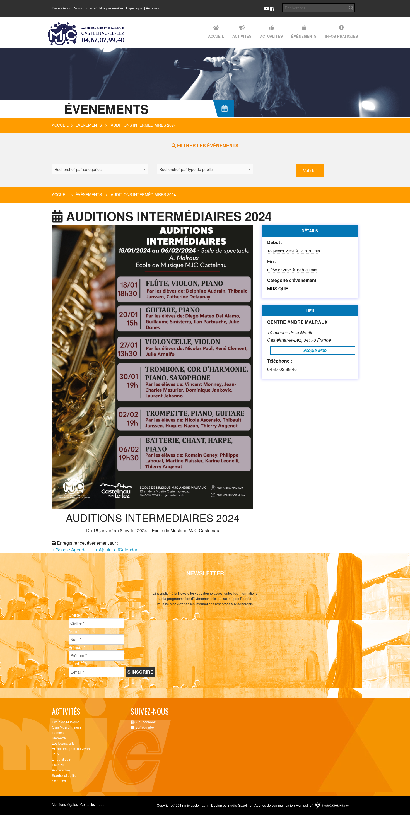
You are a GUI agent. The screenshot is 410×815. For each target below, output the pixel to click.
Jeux (55, 753)
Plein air (58, 764)
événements (88, 125)
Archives (152, 8)
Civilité (76, 615)
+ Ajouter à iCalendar (116, 549)
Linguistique (61, 759)
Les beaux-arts (63, 743)
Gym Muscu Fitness (66, 727)
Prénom (77, 647)
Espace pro (134, 8)
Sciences (59, 780)
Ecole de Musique (65, 721)
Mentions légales (65, 804)
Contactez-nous (92, 804)
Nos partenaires (111, 8)
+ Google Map (313, 350)
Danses (58, 732)
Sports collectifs (64, 775)
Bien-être (59, 738)
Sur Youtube (144, 727)
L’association (61, 8)
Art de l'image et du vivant (71, 748)
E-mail (75, 663)
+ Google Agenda (69, 549)
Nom (74, 631)
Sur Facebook (145, 721)
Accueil (60, 125)
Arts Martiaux (62, 770)
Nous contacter (85, 8)
